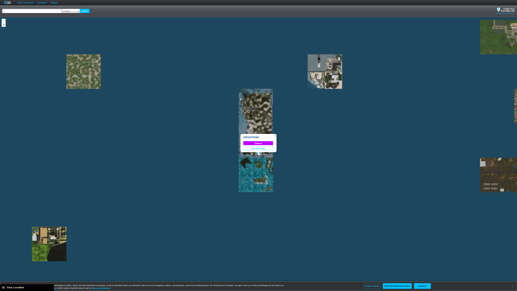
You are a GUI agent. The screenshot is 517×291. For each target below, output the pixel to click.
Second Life (9, 2)
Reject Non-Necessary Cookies (397, 286)
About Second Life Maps (505, 13)
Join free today (258, 148)
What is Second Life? (26, 2)
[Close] (513, 286)
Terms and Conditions (101, 288)
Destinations (42, 2)
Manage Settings (372, 286)
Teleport (258, 143)
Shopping (54, 2)
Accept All (422, 286)
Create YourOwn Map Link (508, 10)
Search (85, 11)
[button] (275, 135)
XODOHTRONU (251, 137)
